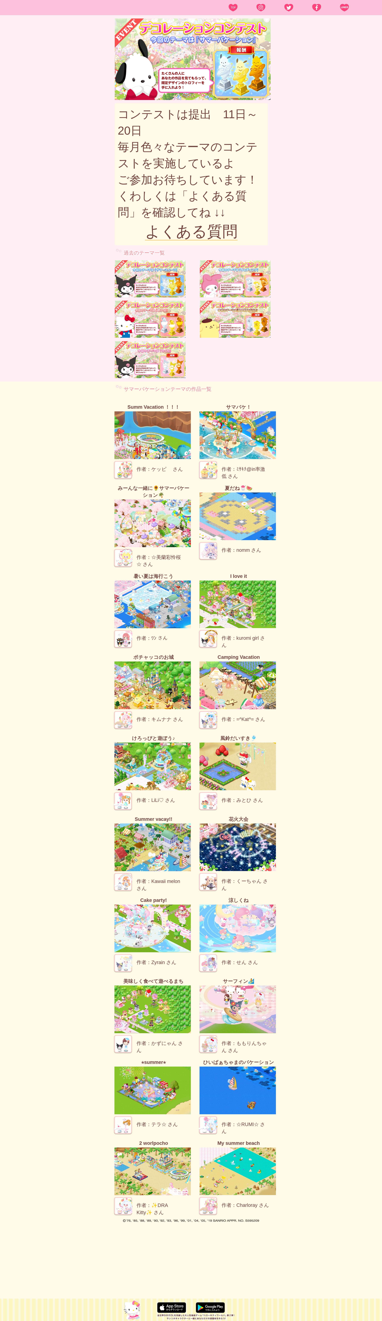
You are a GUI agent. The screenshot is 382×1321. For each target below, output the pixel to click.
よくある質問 (191, 231)
